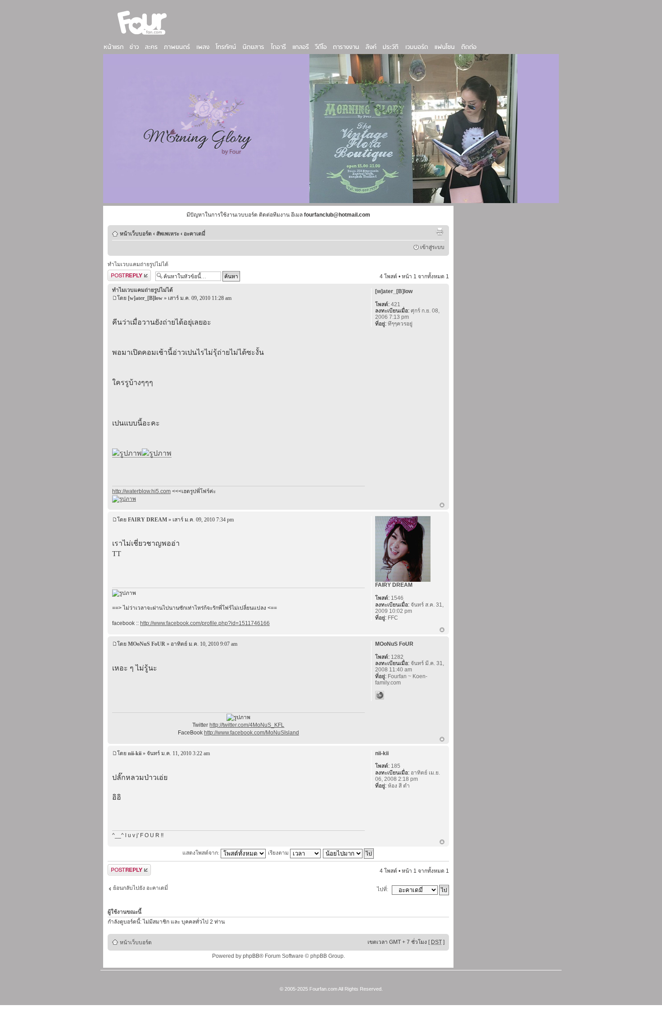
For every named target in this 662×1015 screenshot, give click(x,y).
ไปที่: (382, 889)
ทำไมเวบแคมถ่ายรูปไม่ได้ (138, 264)
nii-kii (134, 753)
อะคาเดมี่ (194, 234)
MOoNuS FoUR (146, 644)
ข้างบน (442, 506)
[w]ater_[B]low (145, 298)
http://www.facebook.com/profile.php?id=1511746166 (205, 623)
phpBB (251, 956)
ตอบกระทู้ (119, 274)
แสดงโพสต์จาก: (201, 853)
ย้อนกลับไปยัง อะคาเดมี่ (140, 888)
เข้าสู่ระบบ (432, 247)
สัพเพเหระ (167, 234)
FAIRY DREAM (147, 520)
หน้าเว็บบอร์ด (136, 234)
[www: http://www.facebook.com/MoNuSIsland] (379, 695)
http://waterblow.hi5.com (141, 491)
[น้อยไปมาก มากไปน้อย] (349, 853)
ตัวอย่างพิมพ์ (439, 231)
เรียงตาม (279, 853)
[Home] (142, 35)
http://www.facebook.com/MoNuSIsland (251, 733)
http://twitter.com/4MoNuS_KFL (246, 725)
